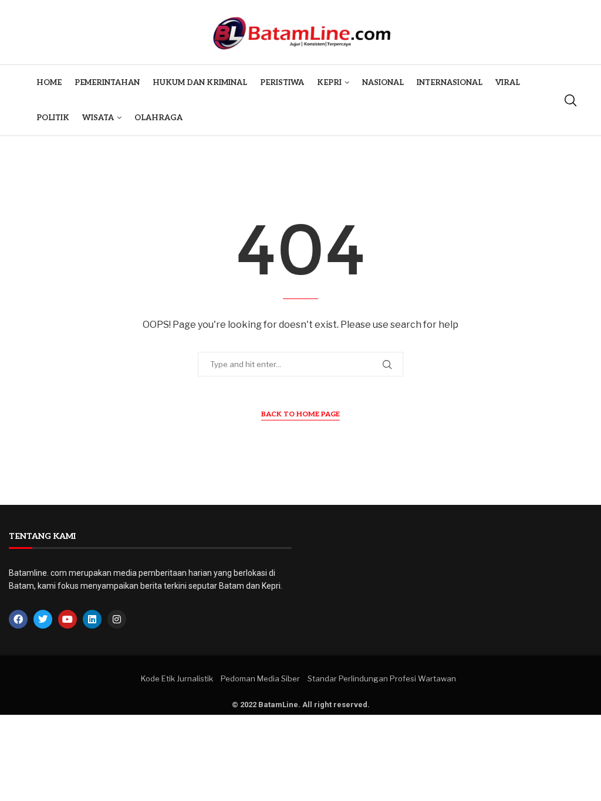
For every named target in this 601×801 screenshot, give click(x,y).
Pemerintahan (107, 82)
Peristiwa (282, 82)
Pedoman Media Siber (260, 678)
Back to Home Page (300, 414)
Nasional (383, 82)
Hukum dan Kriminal (200, 82)
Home (49, 82)
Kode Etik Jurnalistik (177, 678)
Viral (507, 82)
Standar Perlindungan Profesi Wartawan (382, 678)
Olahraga (158, 118)
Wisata (98, 118)
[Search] (570, 100)
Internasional (449, 82)
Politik (52, 118)
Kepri (329, 82)
